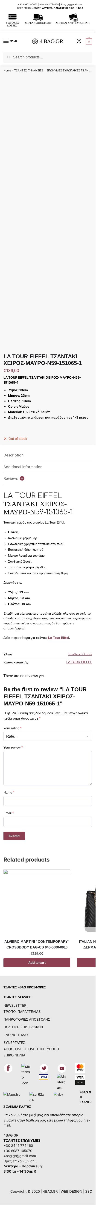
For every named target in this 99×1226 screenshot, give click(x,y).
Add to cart (37, 962)
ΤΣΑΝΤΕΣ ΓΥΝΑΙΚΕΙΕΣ (28, 70)
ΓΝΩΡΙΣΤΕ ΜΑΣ (16, 1035)
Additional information (22, 466)
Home (7, 70)
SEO (88, 1191)
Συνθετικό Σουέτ (80, 654)
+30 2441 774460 (48, 4)
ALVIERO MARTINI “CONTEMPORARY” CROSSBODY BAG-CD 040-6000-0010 (37, 944)
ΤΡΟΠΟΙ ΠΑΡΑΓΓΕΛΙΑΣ (22, 1011)
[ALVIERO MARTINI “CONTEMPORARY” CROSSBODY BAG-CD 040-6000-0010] (36, 903)
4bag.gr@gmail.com (71, 4)
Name (8, 792)
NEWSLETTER (14, 1005)
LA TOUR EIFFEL (79, 662)
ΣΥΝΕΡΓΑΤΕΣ (14, 1042)
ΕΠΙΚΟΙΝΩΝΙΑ (14, 1055)
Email (8, 813)
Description (13, 455)
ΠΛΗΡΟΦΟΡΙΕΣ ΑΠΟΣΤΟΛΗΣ (26, 1019)
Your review (13, 747)
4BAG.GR (10, 1135)
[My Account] (79, 41)
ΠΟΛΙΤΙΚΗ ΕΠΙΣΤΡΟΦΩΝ (23, 1027)
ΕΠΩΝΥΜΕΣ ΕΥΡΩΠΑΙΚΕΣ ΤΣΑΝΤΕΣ (70, 70)
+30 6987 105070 (28, 4)
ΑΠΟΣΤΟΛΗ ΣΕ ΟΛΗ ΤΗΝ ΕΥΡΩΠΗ (31, 1049)
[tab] (47, 455)
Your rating (12, 728)
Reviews (13, 478)
